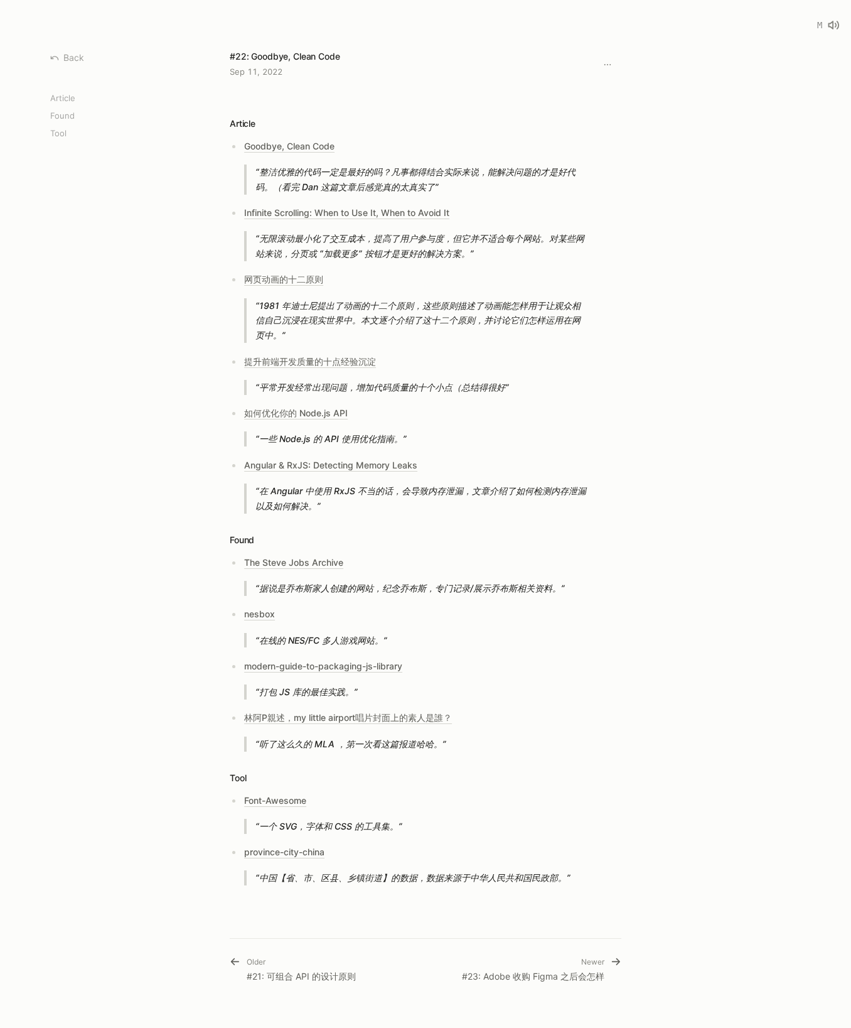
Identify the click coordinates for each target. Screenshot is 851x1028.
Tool (58, 133)
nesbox (259, 614)
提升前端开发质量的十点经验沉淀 (310, 361)
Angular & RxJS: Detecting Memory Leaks (330, 465)
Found (62, 116)
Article (62, 98)
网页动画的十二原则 (283, 279)
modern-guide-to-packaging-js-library (323, 666)
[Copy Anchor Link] (265, 123)
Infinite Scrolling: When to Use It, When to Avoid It (346, 212)
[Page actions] (607, 64)
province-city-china (284, 852)
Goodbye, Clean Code (289, 146)
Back (73, 57)
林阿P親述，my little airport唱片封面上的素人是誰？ (348, 717)
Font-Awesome (275, 800)
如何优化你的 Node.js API (296, 413)
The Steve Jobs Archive (293, 562)
